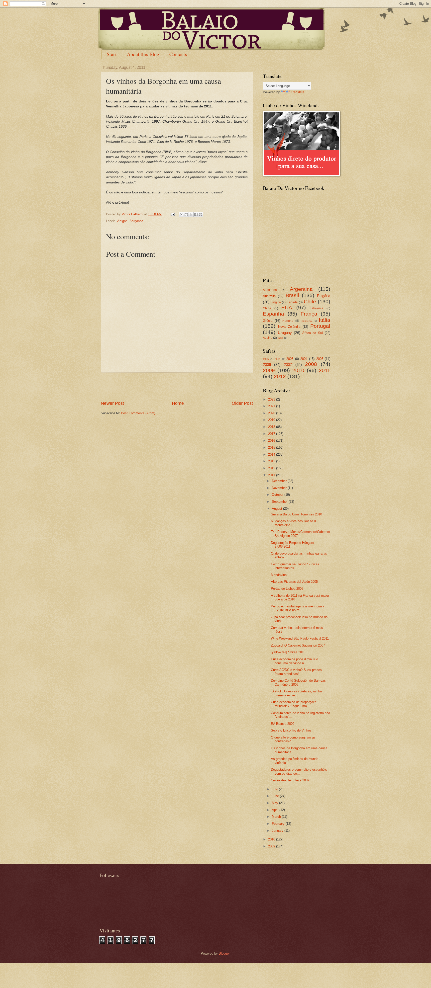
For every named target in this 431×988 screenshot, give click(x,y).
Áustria (267, 337)
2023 (272, 399)
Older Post (242, 403)
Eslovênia (316, 308)
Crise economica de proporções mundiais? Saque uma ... (294, 704)
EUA (286, 307)
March (277, 817)
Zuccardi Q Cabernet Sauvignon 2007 (298, 645)
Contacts (178, 54)
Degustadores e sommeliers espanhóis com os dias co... (299, 771)
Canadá (292, 302)
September (280, 501)
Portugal (320, 326)
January (278, 830)
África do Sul (312, 333)
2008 (311, 364)
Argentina (301, 289)
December (280, 481)
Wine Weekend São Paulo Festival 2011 (300, 638)
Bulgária (323, 296)
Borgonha (136, 221)
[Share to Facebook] (195, 214)
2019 (272, 420)
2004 (303, 359)
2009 (269, 370)
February (279, 823)
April (275, 810)
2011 (324, 370)
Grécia (267, 321)
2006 (267, 364)
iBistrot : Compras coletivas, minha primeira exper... (296, 693)
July (275, 789)
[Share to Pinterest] (200, 214)
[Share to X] (191, 214)
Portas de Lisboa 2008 (287, 588)
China (267, 308)
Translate (297, 92)
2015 (272, 447)
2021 (272, 406)
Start (112, 54)
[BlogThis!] (186, 214)
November (280, 488)
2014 (272, 454)
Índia (280, 337)
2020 (272, 413)
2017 (272, 434)
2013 (272, 461)
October (278, 494)
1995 (266, 359)
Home (178, 403)
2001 (278, 359)
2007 (288, 364)
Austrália (269, 296)
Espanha (273, 314)
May (275, 803)
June (276, 796)
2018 (272, 427)
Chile (310, 301)
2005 (319, 359)
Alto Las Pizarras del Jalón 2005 (294, 581)
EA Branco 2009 (282, 724)
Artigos (122, 221)
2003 (289, 359)
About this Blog (143, 54)
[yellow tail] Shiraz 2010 (288, 652)
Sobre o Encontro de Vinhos (291, 730)
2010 (298, 370)
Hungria (287, 320)
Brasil (292, 295)
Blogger (224, 953)
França (309, 314)
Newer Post (112, 403)
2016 (272, 440)
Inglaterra (306, 321)
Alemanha (270, 289)
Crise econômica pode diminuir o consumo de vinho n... (294, 661)
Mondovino (279, 575)
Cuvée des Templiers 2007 (290, 780)
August (277, 508)
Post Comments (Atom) (138, 413)
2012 (280, 376)
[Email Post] (172, 214)
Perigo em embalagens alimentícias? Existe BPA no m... (297, 608)
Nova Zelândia (289, 327)
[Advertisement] (176, 386)
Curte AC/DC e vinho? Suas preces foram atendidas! (296, 671)
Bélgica (276, 302)
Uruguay (285, 332)
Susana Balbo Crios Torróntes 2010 (296, 514)
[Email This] (181, 214)
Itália (324, 320)
